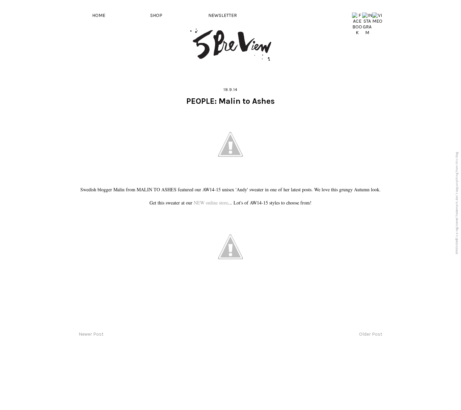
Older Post (370, 334)
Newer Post (91, 334)
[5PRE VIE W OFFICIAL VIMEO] (377, 21)
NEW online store (211, 202)
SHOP (156, 15)
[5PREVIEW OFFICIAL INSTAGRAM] (367, 32)
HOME (98, 15)
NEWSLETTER (222, 15)
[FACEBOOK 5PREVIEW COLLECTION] (357, 32)
